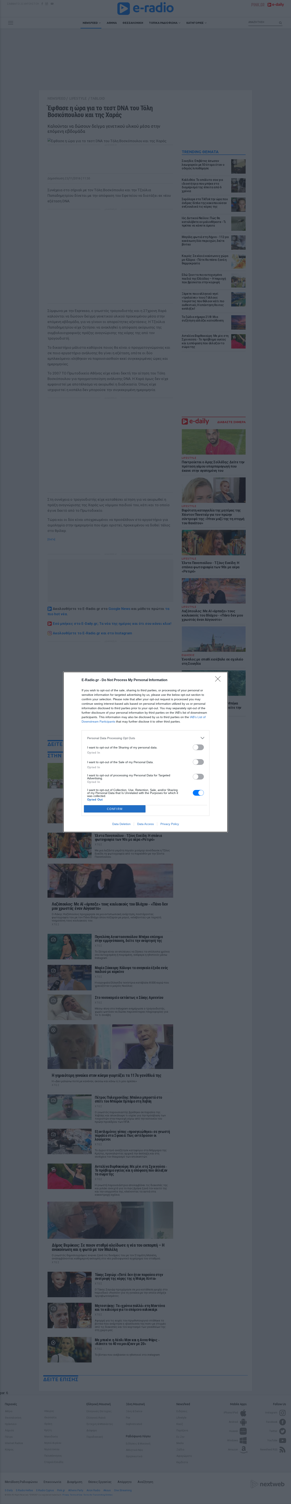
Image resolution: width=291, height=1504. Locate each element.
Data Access (145, 824)
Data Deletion (121, 824)
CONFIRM (115, 809)
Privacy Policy (169, 824)
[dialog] (145, 752)
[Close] (219, 680)
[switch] (198, 747)
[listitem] (145, 738)
